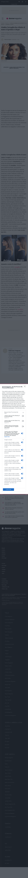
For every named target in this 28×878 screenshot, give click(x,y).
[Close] (25, 386)
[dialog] (14, 439)
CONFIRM (8, 489)
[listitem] (14, 413)
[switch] (22, 416)
